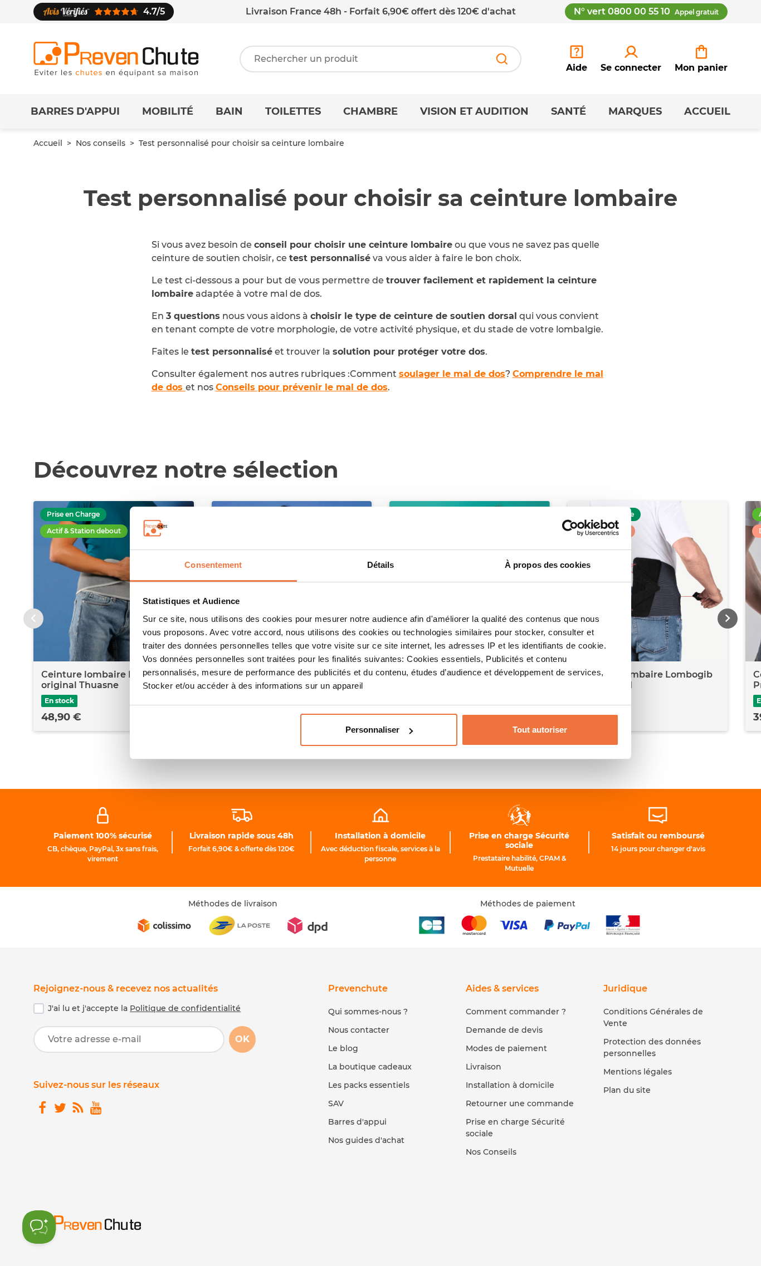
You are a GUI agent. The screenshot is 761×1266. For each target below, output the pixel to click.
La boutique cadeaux (370, 1067)
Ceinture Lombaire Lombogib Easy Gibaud (644, 679)
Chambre (370, 111)
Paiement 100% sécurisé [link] (102, 836)
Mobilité (167, 111)
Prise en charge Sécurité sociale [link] (519, 840)
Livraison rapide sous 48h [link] (241, 836)
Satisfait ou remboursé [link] (658, 836)
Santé (568, 111)
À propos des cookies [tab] (548, 565)
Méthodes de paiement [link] (527, 904)
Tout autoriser (540, 729)
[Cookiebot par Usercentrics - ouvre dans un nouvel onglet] (570, 528)
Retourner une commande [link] (520, 1103)
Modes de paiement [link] (506, 1048)
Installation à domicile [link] (380, 836)
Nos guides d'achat (366, 1140)
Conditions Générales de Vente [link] (653, 1017)
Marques (635, 111)
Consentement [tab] (213, 565)
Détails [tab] (380, 565)
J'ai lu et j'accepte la (144, 1008)
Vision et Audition (474, 111)
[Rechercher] (501, 59)
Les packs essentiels (368, 1085)
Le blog (343, 1048)
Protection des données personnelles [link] (652, 1047)
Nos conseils (100, 143)
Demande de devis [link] (504, 1030)
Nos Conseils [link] (491, 1152)
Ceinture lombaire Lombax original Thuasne (103, 679)
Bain (229, 111)
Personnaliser (372, 729)
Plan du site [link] (627, 1090)
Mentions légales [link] (637, 1072)
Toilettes (293, 111)
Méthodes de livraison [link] (232, 904)
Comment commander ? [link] (516, 1012)
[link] (631, 59)
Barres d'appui (75, 111)
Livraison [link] (483, 1067)
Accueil (707, 111)
